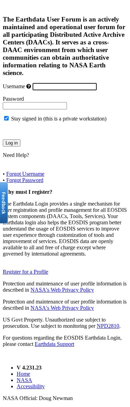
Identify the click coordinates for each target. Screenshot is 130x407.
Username (14, 86)
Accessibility (31, 386)
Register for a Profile (25, 272)
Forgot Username (25, 174)
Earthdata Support (54, 344)
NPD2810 (108, 326)
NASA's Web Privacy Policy (62, 290)
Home (23, 374)
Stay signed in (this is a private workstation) (58, 119)
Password (13, 99)
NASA (24, 380)
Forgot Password (24, 180)
